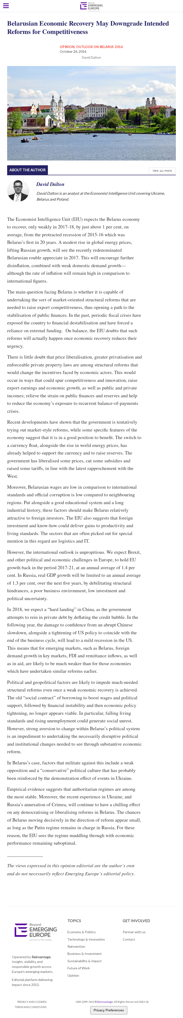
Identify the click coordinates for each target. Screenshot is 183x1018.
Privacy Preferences (109, 1010)
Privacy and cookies (31, 1001)
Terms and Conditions (30, 1007)
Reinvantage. (41, 957)
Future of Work (78, 968)
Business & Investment (84, 954)
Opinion (67, 47)
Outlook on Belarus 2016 (99, 47)
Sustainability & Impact (84, 961)
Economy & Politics (81, 932)
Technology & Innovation (86, 939)
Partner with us (134, 932)
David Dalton (91, 57)
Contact (129, 939)
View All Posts (162, 170)
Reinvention (76, 946)
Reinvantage (105, 1001)
